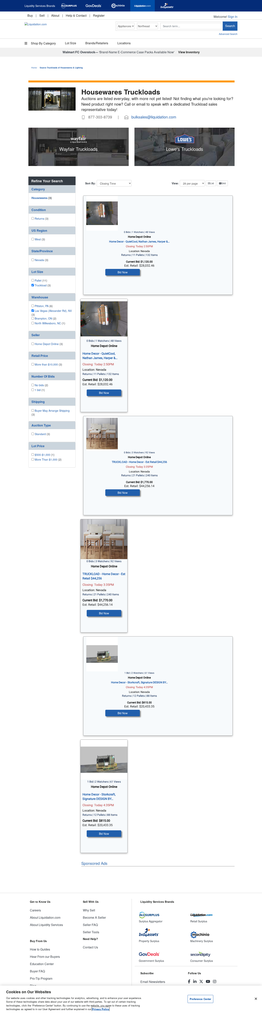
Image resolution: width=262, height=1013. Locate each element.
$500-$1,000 (42, 455)
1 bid (38, 390)
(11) (41, 280)
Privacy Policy (100, 1009)
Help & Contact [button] (76, 15)
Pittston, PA (42, 306)
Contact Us (90, 947)
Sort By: (90, 183)
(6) (44, 306)
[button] (52, 189)
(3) (41, 198)
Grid (223, 183)
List (212, 183)
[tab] (52, 189)
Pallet (38, 280)
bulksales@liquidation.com (153, 117)
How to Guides (40, 949)
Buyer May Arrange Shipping (52, 410)
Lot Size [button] (70, 43)
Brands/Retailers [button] (96, 43)
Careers (35, 910)
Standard (40, 434)
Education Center (42, 964)
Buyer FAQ (37, 971)
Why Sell (89, 910)
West (38, 239)
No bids (39, 385)
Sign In (232, 16)
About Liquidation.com (45, 917)
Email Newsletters (152, 981)
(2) (45, 318)
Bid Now (123, 272)
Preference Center (200, 999)
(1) (50, 323)
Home (34, 67)
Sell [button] (42, 15)
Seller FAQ (90, 925)
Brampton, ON (43, 318)
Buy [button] (30, 15)
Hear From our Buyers (45, 956)
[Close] (256, 999)
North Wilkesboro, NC (48, 323)
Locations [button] (124, 43)
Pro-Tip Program (41, 978)
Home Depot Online (47, 344)
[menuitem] (30, 15)
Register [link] (99, 15)
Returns (39, 218)
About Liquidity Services (46, 925)
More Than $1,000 (46, 459)
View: (175, 183)
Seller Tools (91, 932)
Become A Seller (94, 917)
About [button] (55, 15)
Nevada (39, 260)
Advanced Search (228, 33)
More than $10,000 (46, 364)
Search (230, 26)
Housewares (39, 198)
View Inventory (189, 52)
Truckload (41, 285)
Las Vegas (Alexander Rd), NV (53, 311)
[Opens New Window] (69, 6)
